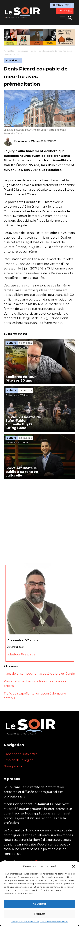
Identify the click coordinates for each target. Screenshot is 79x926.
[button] (73, 866)
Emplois (65, 11)
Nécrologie (62, 5)
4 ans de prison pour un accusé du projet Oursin (39, 673)
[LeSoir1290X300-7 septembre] (39, 37)
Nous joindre (13, 766)
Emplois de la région (18, 760)
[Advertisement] (39, 520)
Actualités (9, 50)
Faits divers (22, 50)
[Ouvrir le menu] (62, 18)
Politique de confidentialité (25, 921)
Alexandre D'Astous (29, 141)
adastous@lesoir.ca (21, 654)
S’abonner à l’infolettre (20, 754)
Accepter (39, 903)
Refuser (39, 913)
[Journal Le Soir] (23, 12)
